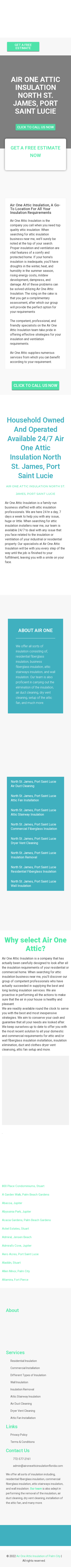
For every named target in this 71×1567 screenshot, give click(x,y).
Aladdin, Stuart (11, 1262)
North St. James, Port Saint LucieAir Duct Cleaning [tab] (33, 784)
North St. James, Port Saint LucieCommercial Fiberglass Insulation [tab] (34, 827)
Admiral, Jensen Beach (17, 1237)
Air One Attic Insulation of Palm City (38, 1556)
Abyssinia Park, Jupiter (16, 1211)
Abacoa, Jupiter (12, 1203)
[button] (4, 1532)
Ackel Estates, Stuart (15, 1228)
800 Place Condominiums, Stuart (23, 1186)
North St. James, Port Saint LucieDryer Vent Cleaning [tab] (33, 841)
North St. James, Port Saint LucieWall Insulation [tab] (33, 884)
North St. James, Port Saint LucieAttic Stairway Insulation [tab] (33, 812)
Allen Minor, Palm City (16, 1271)
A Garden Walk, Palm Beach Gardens (25, 1194)
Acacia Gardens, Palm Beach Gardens (26, 1220)
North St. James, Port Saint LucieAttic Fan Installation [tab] (33, 798)
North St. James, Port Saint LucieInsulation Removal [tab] (33, 855)
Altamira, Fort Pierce (15, 1279)
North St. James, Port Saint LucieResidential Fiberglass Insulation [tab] (33, 869)
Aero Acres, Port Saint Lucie (20, 1254)
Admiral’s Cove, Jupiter (17, 1245)
